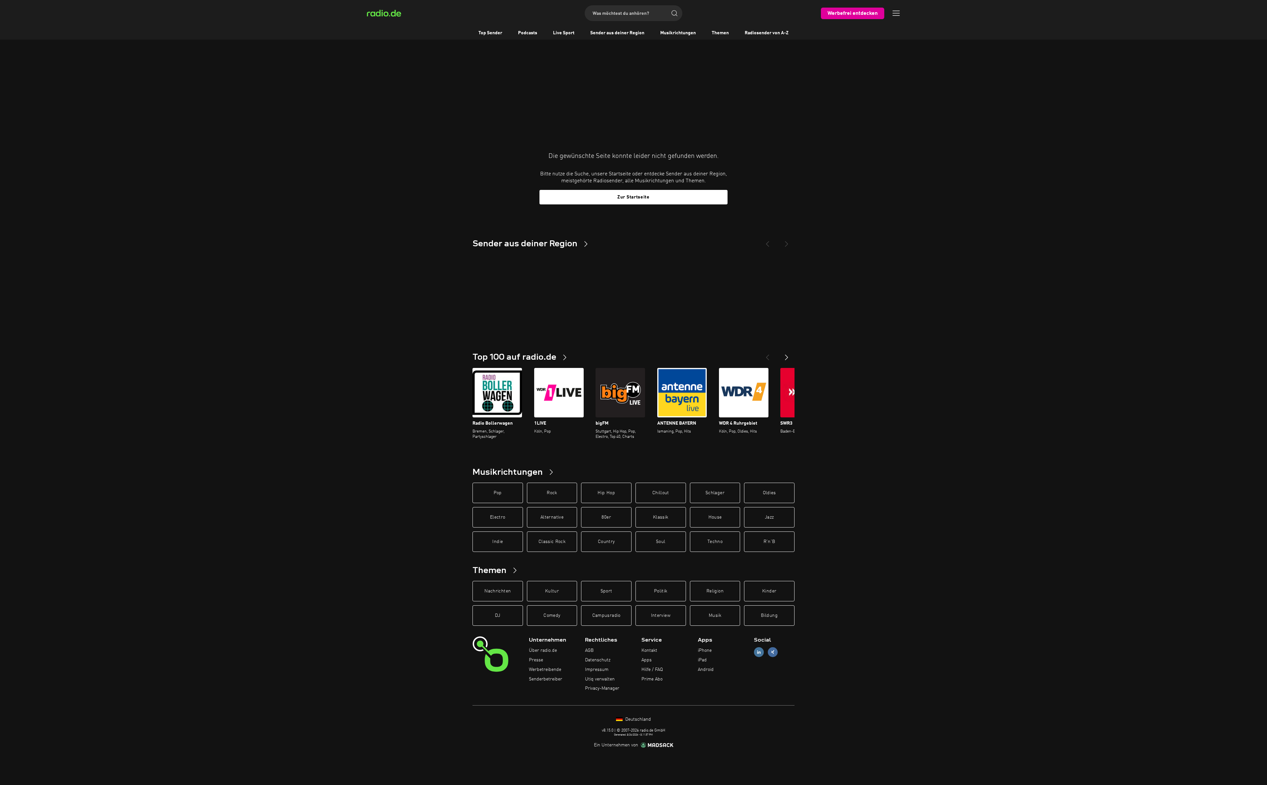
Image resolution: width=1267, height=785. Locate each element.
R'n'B (769, 541)
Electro (497, 517)
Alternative (552, 517)
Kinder (769, 591)
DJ (497, 615)
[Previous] (767, 241)
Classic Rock (552, 541)
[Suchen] (674, 13)
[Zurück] (767, 355)
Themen (720, 33)
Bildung (769, 615)
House (715, 517)
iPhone (705, 650)
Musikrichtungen (678, 33)
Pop (498, 493)
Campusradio (606, 615)
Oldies (769, 493)
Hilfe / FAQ (652, 669)
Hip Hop (606, 493)
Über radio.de (543, 650)
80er (606, 517)
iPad (702, 660)
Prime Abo (652, 679)
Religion (715, 591)
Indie (497, 541)
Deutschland (637, 719)
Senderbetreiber (545, 679)
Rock (552, 493)
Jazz (769, 517)
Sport (606, 591)
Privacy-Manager (602, 688)
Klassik (660, 517)
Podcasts (527, 33)
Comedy (551, 615)
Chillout (660, 493)
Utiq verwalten (600, 679)
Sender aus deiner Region (617, 33)
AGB (589, 650)
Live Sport (563, 33)
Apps (646, 660)
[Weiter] (787, 355)
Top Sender (490, 33)
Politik (660, 591)
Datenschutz (597, 660)
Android (706, 669)
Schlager (715, 493)
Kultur (552, 591)
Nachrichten (497, 591)
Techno (715, 541)
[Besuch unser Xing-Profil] (772, 652)
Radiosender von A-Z (767, 33)
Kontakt (649, 650)
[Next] (787, 241)
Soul (660, 541)
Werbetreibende (545, 669)
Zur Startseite (633, 197)
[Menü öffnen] (896, 13)
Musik (715, 615)
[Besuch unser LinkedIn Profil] (759, 652)
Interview (660, 615)
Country (606, 541)
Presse (536, 660)
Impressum (596, 669)
